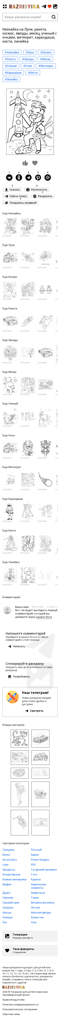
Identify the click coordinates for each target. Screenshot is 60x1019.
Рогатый (36, 849)
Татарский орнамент (44, 869)
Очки (11, 435)
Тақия (35, 897)
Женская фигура (41, 912)
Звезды (13, 340)
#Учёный (11, 66)
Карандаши (15, 499)
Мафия (6, 884)
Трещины (8, 849)
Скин (5, 864)
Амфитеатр (38, 892)
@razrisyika (38, 606)
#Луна (30, 52)
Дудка (6, 892)
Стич (34, 874)
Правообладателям (13, 999)
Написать (19, 646)
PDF (33, 864)
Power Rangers (40, 859)
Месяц (12, 372)
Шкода (6, 912)
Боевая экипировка (14, 879)
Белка (6, 854)
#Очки (27, 66)
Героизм (7, 897)
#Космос (46, 52)
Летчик (35, 907)
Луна (11, 245)
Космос (12, 277)
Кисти (12, 530)
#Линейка (11, 79)
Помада (7, 917)
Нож (33, 922)
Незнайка (14, 213)
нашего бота (44, 617)
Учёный (13, 403)
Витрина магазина (42, 902)
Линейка (13, 562)
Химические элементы (38, 886)
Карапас (36, 879)
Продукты (8, 869)
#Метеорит (46, 66)
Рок (4, 922)
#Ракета (10, 59)
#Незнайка (12, 52)
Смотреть (36, 710)
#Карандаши (13, 72)
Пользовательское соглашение (19, 1009)
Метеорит (14, 467)
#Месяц (45, 59)
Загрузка (7, 907)
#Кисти (33, 72)
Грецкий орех (10, 902)
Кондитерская (11, 874)
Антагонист (9, 859)
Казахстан (37, 917)
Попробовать (21, 676)
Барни (35, 854)
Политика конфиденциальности (20, 1004)
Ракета (12, 308)
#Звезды (28, 59)
